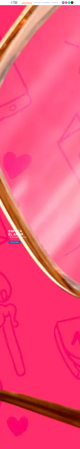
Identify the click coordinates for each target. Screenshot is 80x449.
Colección (37, 2)
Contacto (55, 2)
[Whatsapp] (69, 2)
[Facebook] (63, 2)
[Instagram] (66, 2)
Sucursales (46, 2)
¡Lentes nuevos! (27, 2)
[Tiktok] (72, 2)
